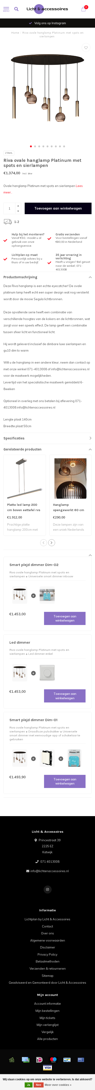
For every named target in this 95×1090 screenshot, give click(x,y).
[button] (31, 146)
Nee (38, 1085)
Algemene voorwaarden (47, 940)
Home (15, 32)
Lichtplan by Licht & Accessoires (47, 919)
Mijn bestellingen (47, 1011)
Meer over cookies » (58, 1085)
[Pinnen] (81, 1059)
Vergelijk (48, 1032)
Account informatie (47, 1003)
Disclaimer (47, 947)
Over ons (47, 933)
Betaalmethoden (47, 961)
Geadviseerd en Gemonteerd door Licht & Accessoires (47, 982)
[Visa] (47, 1067)
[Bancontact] (67, 1059)
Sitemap (47, 975)
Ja (28, 1085)
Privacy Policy (47, 954)
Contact (47, 926)
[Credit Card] (25, 1059)
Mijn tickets (47, 1018)
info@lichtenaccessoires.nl (49, 871)
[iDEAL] (39, 1059)
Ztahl (9, 152)
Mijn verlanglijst (48, 1025)
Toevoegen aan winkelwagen (58, 208)
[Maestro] (53, 1059)
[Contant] (12, 1059)
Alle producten (47, 1039)
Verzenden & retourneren (48, 968)
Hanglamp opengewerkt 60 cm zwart (68, 510)
